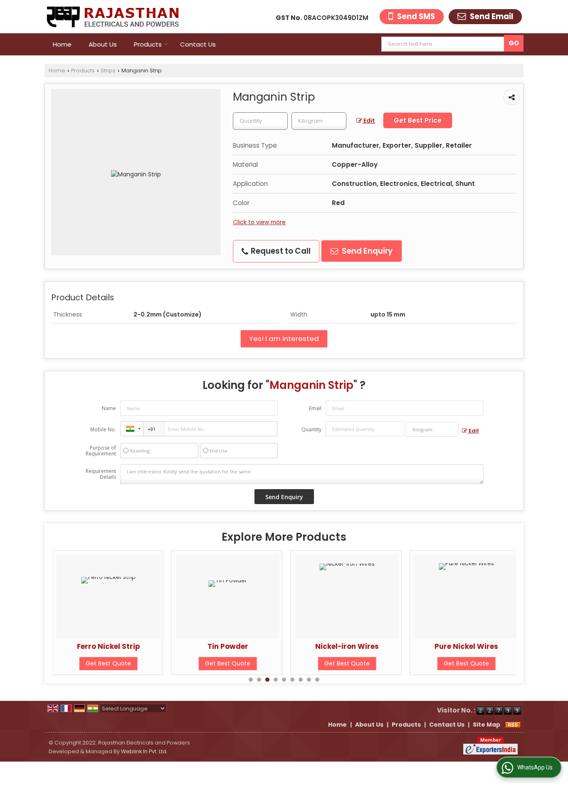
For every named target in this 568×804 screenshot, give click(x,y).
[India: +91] (131, 428)
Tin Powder (166, 646)
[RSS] (513, 724)
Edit (368, 120)
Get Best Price (418, 120)
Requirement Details (101, 474)
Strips (108, 70)
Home (62, 44)
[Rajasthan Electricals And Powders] (111, 16)
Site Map (486, 724)
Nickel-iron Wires (286, 646)
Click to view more (259, 222)
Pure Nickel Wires (405, 646)
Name (109, 408)
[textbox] (444, 44)
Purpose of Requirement (101, 451)
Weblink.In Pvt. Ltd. (144, 751)
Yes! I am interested (284, 339)
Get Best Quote (166, 663)
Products (148, 44)
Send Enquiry (366, 251)
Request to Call (280, 251)
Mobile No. (103, 429)
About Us (103, 44)
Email (315, 408)
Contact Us (198, 44)
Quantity (311, 429)
